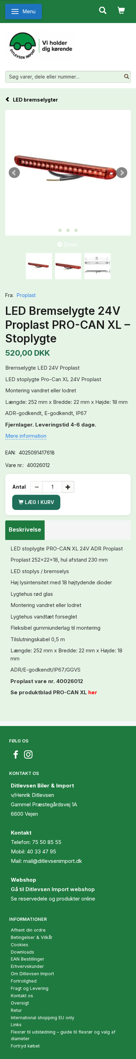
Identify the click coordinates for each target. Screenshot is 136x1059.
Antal (19, 487)
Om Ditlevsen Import (32, 973)
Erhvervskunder (27, 966)
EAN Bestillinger (27, 959)
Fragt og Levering (29, 988)
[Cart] (121, 10)
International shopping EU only (42, 1017)
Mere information (25, 435)
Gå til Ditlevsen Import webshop (53, 889)
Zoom (70, 244)
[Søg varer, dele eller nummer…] (126, 76)
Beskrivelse (25, 529)
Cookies (19, 944)
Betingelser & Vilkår (32, 937)
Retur (16, 1010)
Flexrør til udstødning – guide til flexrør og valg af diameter (63, 1035)
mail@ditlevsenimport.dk (52, 861)
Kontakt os (22, 995)
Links (16, 1024)
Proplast (26, 295)
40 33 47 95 (41, 851)
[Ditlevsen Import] (40, 43)
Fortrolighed (24, 981)
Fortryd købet (25, 1046)
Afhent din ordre (28, 930)
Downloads (22, 952)
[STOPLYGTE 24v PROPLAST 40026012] (68, 173)
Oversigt (20, 1003)
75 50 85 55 (46, 842)
